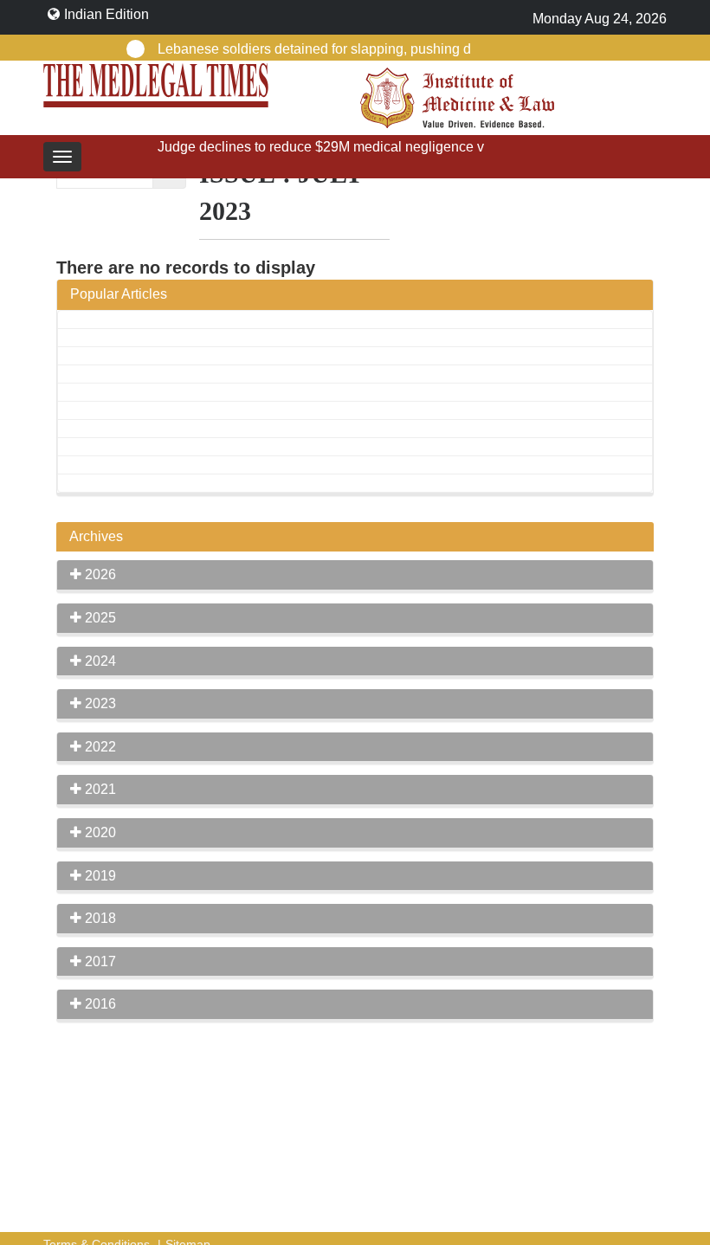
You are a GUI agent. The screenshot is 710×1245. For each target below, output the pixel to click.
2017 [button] (98, 961)
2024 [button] (98, 661)
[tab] (355, 575)
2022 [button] (98, 746)
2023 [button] (98, 703)
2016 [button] (98, 1004)
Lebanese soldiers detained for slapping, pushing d (314, 49)
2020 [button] (98, 832)
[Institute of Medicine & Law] (457, 96)
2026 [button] (98, 574)
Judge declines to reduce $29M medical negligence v (321, 146)
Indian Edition (106, 14)
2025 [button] (98, 617)
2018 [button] (98, 918)
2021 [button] (98, 789)
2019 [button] (98, 875)
